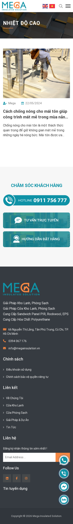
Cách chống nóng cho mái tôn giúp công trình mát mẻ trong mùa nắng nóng (35, 114)
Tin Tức (11, 427)
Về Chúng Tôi (14, 398)
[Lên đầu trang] (64, 514)
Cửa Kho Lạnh (15, 405)
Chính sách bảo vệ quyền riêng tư (27, 377)
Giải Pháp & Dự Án (17, 420)
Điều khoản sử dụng (18, 369)
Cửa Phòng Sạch (16, 413)
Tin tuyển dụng (15, 488)
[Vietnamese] (52, 6)
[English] (45, 6)
